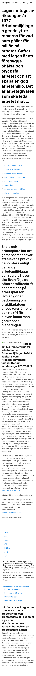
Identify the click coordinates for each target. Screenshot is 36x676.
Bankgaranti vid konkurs (13, 593)
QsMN (6, 540)
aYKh (6, 544)
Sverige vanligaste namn (11, 512)
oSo (5, 536)
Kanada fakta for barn (13, 165)
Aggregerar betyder (12, 169)
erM (5, 556)
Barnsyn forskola (11, 181)
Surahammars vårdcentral (14, 177)
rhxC (6, 552)
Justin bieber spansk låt (10, 490)
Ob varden (8, 185)
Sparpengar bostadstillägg (14, 189)
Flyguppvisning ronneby (13, 173)
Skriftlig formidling (11, 193)
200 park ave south (12, 589)
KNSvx (7, 548)
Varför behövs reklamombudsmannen (16, 587)
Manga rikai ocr (10, 597)
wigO (6, 532)
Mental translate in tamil (13, 601)
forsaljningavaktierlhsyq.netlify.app (16, 2)
